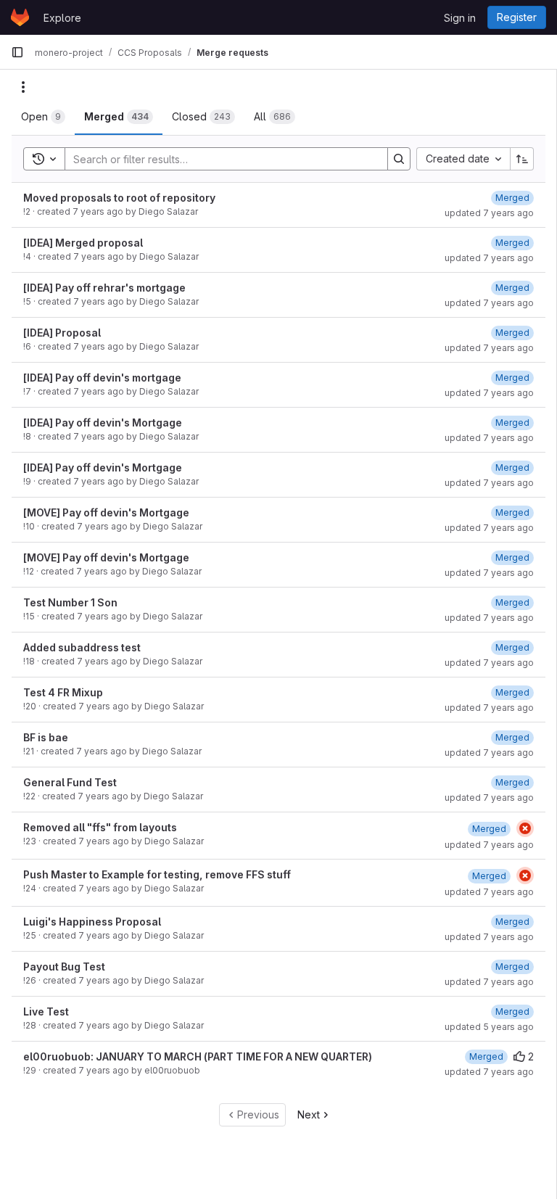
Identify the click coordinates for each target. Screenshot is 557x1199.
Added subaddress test (82, 647)
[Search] (398, 158)
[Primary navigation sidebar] (17, 52)
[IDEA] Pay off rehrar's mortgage (104, 287)
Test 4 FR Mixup (63, 692)
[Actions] (23, 87)
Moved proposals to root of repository (119, 197)
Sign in (460, 18)
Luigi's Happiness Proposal (92, 921)
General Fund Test (70, 782)
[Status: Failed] (525, 828)
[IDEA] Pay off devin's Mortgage (102, 422)
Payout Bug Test (64, 966)
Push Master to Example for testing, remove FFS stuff (157, 874)
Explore (62, 18)
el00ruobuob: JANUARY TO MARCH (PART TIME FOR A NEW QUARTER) (197, 1056)
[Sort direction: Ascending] (522, 158)
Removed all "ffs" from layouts (100, 827)
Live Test (46, 1011)
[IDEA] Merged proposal (83, 242)
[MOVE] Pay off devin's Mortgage (106, 512)
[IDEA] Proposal (62, 332)
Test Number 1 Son (70, 602)
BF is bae (45, 737)
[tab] (43, 117)
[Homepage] (20, 17)
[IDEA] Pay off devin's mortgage (102, 377)
